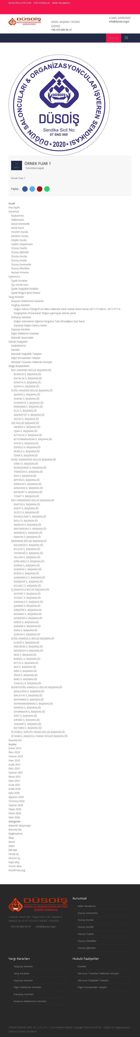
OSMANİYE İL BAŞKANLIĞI (28, 402)
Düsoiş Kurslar (19, 256)
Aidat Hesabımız (61, 2)
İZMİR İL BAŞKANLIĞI (26, 455)
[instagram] (118, 10)
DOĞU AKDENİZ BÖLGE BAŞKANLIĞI (32, 390)
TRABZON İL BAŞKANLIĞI (28, 471)
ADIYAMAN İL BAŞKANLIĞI (29, 699)
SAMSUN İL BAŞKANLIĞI (27, 524)
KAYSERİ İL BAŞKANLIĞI (27, 593)
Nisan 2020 (15, 813)
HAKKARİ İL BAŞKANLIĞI (27, 724)
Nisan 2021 (15, 776)
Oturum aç (14, 858)
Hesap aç (14, 854)
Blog (11, 837)
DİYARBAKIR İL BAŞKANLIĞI (29, 711)
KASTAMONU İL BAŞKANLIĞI (30, 528)
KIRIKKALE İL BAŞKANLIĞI (28, 602)
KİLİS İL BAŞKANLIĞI (25, 410)
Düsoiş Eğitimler (20, 252)
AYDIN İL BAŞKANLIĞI (26, 443)
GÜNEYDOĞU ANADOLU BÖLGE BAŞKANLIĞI (36, 687)
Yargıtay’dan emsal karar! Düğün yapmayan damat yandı (45, 313)
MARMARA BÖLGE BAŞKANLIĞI (29, 541)
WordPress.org (17, 870)
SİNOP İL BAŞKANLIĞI (26, 508)
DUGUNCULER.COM (20, 2)
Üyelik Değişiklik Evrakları (24, 288)
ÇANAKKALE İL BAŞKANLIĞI (29, 577)
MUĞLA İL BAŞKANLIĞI (27, 451)
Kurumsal (14, 211)
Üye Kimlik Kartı (19, 284)
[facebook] (99, 10)
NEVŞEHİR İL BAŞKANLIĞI (28, 618)
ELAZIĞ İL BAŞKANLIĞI (26, 642)
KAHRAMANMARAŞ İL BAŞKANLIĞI (33, 703)
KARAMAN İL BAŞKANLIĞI (28, 406)
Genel (12, 841)
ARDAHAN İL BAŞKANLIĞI (28, 488)
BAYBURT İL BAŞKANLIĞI (28, 492)
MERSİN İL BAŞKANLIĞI (27, 394)
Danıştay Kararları (21, 317)
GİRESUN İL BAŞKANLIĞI (27, 484)
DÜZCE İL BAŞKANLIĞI (26, 512)
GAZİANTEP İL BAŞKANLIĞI (29, 414)
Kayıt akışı (14, 862)
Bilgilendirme (16, 833)
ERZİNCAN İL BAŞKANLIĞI (28, 650)
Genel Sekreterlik (20, 223)
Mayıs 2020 (15, 809)
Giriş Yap (113, 37)
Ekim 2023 (14, 752)
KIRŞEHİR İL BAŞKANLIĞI (27, 610)
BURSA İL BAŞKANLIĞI (26, 573)
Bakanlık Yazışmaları (22, 337)
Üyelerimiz (14, 276)
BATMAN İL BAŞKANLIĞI (27, 727)
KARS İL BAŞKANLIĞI (25, 679)
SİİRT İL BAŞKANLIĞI (25, 715)
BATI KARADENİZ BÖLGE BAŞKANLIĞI (32, 500)
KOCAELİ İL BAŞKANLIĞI (27, 585)
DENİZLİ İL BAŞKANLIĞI (27, 447)
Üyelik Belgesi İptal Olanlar (25, 292)
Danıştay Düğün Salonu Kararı (30, 325)
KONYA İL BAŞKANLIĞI (26, 386)
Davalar (15, 349)
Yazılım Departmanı (22, 244)
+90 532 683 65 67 (20, 926)
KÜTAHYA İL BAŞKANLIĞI (28, 435)
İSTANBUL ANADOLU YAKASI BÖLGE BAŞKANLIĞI (39, 736)
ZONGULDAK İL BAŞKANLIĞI (30, 516)
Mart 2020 (14, 817)
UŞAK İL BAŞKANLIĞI (25, 431)
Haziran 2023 (16, 756)
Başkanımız (17, 215)
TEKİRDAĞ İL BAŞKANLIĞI (28, 553)
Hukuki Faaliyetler (18, 341)
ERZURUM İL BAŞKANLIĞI (28, 646)
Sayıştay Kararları (20, 329)
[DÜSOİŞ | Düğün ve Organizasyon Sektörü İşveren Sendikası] (25, 21)
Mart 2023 (14, 760)
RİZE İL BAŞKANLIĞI (25, 475)
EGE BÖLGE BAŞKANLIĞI (25, 423)
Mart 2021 (14, 780)
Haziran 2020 (16, 805)
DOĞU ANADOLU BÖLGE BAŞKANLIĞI (32, 638)
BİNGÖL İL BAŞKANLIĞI (27, 658)
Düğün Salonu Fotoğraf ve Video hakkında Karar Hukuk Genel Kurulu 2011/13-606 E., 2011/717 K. (67, 309)
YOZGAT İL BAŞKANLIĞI (27, 597)
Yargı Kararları (16, 297)
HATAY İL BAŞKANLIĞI (26, 419)
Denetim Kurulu (19, 236)
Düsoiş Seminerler (21, 264)
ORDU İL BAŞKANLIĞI (26, 463)
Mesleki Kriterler (20, 272)
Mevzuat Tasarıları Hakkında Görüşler (31, 362)
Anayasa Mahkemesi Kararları (27, 301)
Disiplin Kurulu (19, 240)
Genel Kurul (17, 227)
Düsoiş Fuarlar (19, 248)
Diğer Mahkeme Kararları (25, 333)
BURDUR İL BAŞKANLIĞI (27, 374)
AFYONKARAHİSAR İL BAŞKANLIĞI (33, 439)
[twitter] (106, 10)
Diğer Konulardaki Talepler (25, 358)
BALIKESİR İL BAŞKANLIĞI (28, 545)
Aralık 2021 (15, 764)
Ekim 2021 (14, 768)
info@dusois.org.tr (46, 926)
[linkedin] (125, 10)
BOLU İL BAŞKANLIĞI (26, 520)
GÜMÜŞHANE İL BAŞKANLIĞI (30, 467)
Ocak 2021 (14, 785)
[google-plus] (112, 10)
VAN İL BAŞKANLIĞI (25, 666)
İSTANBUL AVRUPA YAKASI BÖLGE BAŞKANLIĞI (38, 732)
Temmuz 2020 (17, 801)
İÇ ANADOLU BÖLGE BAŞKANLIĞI (30, 589)
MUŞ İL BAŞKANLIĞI (25, 654)
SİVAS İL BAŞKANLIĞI (25, 630)
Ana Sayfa (14, 207)
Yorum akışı (15, 866)
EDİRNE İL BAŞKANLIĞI (27, 565)
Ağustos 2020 (16, 797)
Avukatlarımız (18, 345)
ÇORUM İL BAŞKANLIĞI (27, 634)
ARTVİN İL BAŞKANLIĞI (27, 480)
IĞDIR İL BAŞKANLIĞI (26, 675)
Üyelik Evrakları (19, 280)
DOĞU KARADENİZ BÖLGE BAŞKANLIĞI (33, 459)
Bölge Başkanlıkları (19, 366)
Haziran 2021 (16, 772)
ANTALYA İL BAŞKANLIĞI (28, 378)
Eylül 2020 (14, 793)
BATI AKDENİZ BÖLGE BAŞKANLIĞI (31, 370)
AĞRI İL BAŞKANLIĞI (25, 671)
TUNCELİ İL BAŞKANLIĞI (27, 683)
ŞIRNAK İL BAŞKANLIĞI (27, 719)
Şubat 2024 (15, 748)
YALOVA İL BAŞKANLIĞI (27, 557)
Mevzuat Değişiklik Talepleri (26, 353)
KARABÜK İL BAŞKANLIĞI (28, 532)
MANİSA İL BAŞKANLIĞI (27, 427)
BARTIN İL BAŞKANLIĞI (27, 504)
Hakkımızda (17, 219)
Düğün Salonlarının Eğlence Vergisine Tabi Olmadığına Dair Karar (49, 321)
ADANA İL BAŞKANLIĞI (26, 398)
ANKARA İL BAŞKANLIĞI (27, 626)
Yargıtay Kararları (20, 305)
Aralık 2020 (15, 788)
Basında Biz (15, 740)
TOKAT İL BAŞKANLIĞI (26, 496)
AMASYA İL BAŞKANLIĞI (27, 536)
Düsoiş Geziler (19, 260)
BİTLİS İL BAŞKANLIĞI (26, 663)
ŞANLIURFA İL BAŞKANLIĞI (29, 691)
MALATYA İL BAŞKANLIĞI (28, 695)
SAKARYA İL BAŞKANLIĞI (27, 569)
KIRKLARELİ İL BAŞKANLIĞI (29, 561)
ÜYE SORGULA (41, 2)
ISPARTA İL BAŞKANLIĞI (27, 382)
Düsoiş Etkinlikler (20, 268)
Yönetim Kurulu (19, 231)
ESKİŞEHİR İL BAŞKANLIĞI (28, 581)
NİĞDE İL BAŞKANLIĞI (26, 622)
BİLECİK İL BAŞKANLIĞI (27, 549)
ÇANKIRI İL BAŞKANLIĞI (27, 605)
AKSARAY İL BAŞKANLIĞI (27, 614)
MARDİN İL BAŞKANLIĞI (27, 707)
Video (12, 846)
